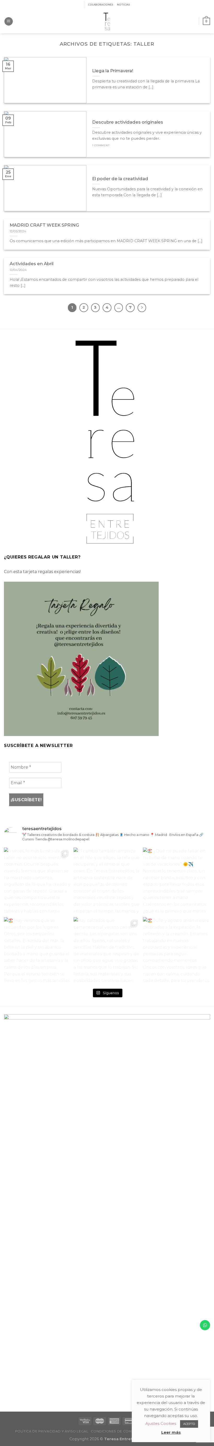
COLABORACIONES (100, 4)
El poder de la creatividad (120, 178)
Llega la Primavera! (112, 70)
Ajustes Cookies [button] (160, 1423)
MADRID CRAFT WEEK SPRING (44, 225)
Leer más (171, 1432)
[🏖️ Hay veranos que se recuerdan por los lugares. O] (37, 950)
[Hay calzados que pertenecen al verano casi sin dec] (107, 950)
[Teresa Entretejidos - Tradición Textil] (107, 21)
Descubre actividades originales (127, 122)
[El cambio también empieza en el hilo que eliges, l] (107, 881)
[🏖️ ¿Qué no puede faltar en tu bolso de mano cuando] (176, 881)
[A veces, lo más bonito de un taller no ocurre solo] (37, 881)
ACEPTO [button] (189, 1424)
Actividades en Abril (32, 263)
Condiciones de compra (115, 1431)
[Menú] (8, 21)
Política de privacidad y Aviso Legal (51, 1431)
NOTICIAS (123, 4)
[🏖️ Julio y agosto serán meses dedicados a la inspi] (176, 950)
